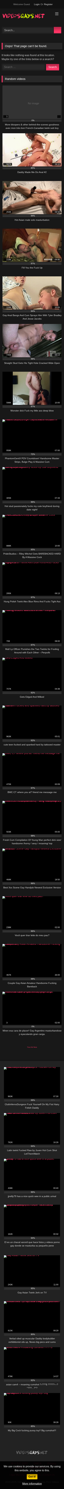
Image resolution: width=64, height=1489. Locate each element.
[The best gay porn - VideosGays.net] (26, 17)
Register (48, 4)
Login (37, 4)
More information (32, 1483)
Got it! (32, 1476)
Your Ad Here (32, 1047)
